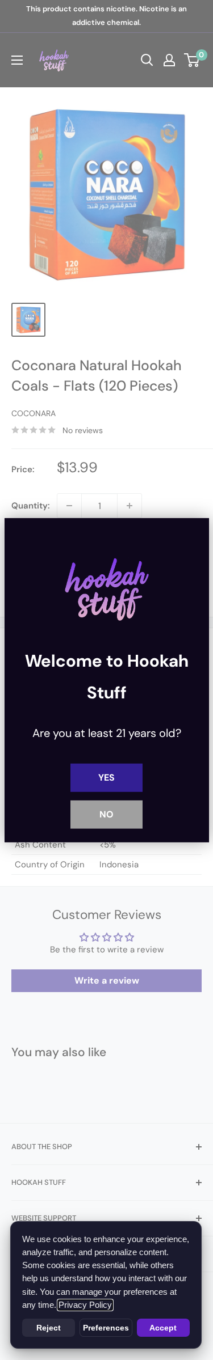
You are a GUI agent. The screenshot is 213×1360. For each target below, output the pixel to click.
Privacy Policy (85, 1305)
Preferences (106, 1327)
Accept (163, 1327)
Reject (48, 1327)
